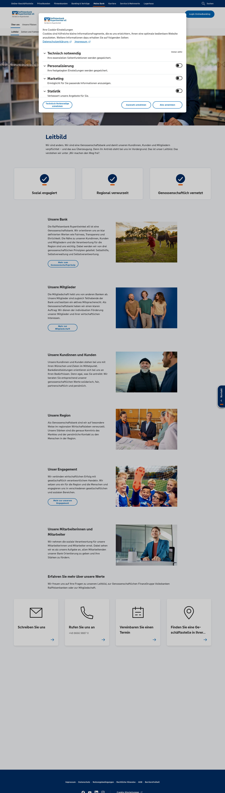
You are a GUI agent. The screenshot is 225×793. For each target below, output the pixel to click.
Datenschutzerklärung (56, 41)
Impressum (81, 41)
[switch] (179, 65)
